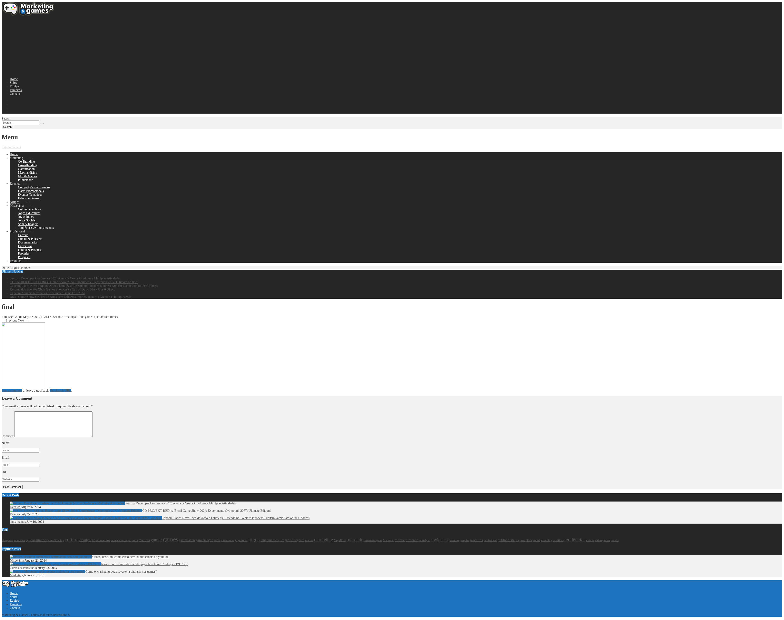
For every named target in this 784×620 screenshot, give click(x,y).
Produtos (15, 261)
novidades (439, 539)
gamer (156, 539)
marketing (323, 539)
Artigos (14, 202)
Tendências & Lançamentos (36, 227)
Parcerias (24, 253)
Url (4, 472)
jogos (254, 539)
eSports (133, 540)
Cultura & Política (29, 209)
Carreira (23, 235)
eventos (144, 540)
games (170, 539)
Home (14, 79)
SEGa (529, 540)
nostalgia (424, 540)
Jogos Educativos (29, 213)
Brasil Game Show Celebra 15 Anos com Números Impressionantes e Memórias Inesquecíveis (70, 296)
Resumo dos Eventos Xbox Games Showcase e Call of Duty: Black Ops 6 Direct (62, 289)
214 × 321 (50, 316)
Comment (8, 436)
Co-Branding (26, 161)
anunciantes (19, 540)
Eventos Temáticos (30, 194)
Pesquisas (24, 257)
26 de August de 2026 (16, 267)
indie (217, 540)
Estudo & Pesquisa (30, 249)
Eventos (15, 183)
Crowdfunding (27, 165)
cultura (72, 539)
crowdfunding (56, 540)
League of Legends (292, 540)
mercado (355, 539)
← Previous (9, 320)
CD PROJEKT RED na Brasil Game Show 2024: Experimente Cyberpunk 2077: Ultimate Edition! (74, 282)
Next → (23, 320)
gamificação (204, 540)
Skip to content (11, 147)
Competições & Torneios (34, 187)
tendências (574, 539)
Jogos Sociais (26, 220)
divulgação (87, 540)
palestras (454, 540)
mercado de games (373, 540)
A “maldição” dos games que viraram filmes (89, 316)
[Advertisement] (124, 45)
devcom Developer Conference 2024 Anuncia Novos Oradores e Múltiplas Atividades (65, 278)
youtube (615, 540)
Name (5, 443)
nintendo (412, 540)
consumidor (39, 540)
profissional (490, 540)
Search (6, 118)
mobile (400, 540)
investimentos (227, 540)
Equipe (14, 86)
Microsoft (388, 540)
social (536, 540)
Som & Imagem (28, 224)
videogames (602, 540)
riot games (521, 540)
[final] (23, 387)
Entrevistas (25, 246)
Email (5, 457)
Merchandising (27, 172)
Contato (15, 93)
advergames (7, 540)
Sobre (13, 82)
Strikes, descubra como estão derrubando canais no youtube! (130, 557)
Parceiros (16, 90)
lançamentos (18, 521)
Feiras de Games (28, 198)
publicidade (506, 540)
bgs (28, 540)
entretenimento (119, 540)
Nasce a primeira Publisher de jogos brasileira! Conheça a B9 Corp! (144, 564)
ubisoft (590, 540)
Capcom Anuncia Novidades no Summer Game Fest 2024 (47, 293)
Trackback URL (60, 390)
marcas (309, 540)
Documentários (28, 242)
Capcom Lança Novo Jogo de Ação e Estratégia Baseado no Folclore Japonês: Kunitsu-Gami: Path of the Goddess (84, 285)
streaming (546, 540)
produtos (476, 540)
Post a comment (12, 390)
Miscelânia (17, 205)
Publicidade (25, 180)
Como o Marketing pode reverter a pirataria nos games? (121, 571)
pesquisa (464, 540)
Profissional (17, 231)
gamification (187, 540)
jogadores (241, 540)
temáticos (558, 540)
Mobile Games (27, 176)
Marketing (16, 158)
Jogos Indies (26, 216)
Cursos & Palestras (30, 238)
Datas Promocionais (31, 191)
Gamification (26, 169)
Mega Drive (340, 540)
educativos (103, 540)
